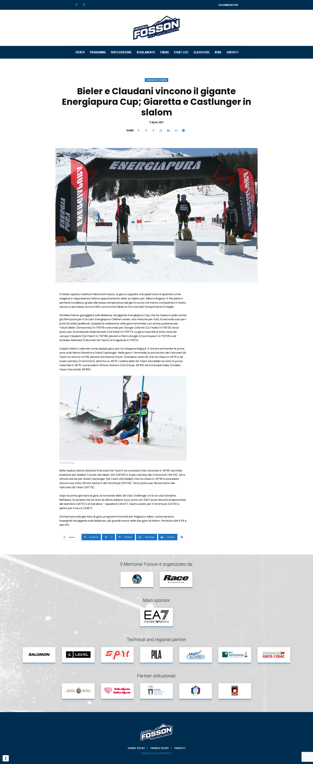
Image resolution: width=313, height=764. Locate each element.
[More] (181, 537)
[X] (146, 130)
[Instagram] (84, 5)
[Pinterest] (153, 130)
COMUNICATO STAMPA (156, 80)
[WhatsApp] (161, 130)
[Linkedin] (168, 130)
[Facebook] (76, 5)
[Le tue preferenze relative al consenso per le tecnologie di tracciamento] (6, 758)
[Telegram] (183, 130)
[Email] (176, 130)
